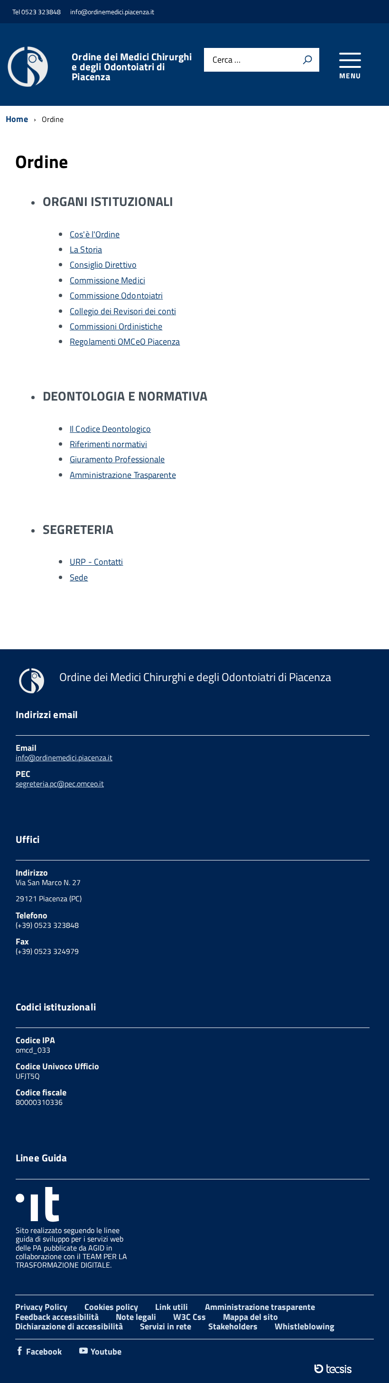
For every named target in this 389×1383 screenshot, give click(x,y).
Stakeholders (233, 1326)
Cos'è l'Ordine (95, 234)
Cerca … (227, 60)
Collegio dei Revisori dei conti (123, 311)
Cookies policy (111, 1306)
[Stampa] (307, 60)
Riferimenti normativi (108, 444)
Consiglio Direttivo (103, 264)
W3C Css (189, 1316)
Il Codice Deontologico (110, 428)
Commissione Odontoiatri (116, 295)
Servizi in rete (165, 1326)
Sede (79, 577)
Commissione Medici (107, 280)
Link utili (171, 1306)
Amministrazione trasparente (260, 1306)
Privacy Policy (41, 1306)
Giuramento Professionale (117, 459)
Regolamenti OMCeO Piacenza (125, 341)
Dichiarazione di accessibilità (69, 1326)
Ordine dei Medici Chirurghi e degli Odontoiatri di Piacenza (132, 67)
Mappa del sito (250, 1316)
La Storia (86, 249)
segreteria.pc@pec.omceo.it (60, 783)
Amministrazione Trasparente (123, 474)
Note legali (136, 1316)
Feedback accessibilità (57, 1316)
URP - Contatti (96, 561)
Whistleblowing (304, 1326)
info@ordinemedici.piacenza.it (64, 757)
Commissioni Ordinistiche (116, 326)
